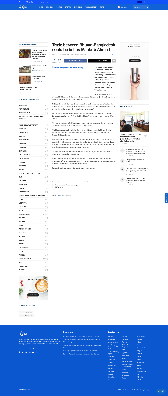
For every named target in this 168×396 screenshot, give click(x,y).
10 (32, 92)
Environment (24, 158)
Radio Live (124, 7)
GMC (110, 2)
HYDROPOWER (24, 192)
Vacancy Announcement (26, 315)
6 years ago (36, 81)
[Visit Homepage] (23, 7)
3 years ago (36, 61)
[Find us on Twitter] (24, 2)
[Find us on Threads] (29, 2)
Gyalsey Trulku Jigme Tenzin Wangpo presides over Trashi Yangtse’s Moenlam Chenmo (39, 54)
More (102, 7)
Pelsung (22, 218)
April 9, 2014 (55, 55)
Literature (23, 203)
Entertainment (24, 155)
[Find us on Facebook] (19, 352)
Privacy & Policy (131, 2)
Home (41, 7)
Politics (59, 7)
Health (21, 188)
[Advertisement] (84, 24)
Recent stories (25, 229)
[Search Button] (147, 7)
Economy (22, 147)
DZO (147, 2)
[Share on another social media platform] (114, 61)
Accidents (23, 105)
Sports (68, 7)
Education (78, 7)
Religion (22, 233)
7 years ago (36, 70)
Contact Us (116, 2)
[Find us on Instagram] (27, 2)
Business (49, 7)
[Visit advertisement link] (33, 288)
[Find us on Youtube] (19, 2)
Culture (22, 136)
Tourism (22, 255)
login (58, 195)
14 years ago (25, 92)
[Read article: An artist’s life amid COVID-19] (25, 80)
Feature (22, 162)
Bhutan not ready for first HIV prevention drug (30, 88)
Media (21, 210)
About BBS (122, 2)
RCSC (21, 225)
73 (43, 61)
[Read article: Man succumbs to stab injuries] (25, 69)
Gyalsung (22, 181)
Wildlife (22, 270)
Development (24, 140)
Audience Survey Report (28, 125)
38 (43, 81)
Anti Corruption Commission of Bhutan (31, 117)
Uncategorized (66, 55)
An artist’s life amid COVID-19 (38, 77)
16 (43, 70)
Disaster (22, 144)
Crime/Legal (23, 132)
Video (21, 262)
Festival (22, 169)
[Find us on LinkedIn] (32, 2)
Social (21, 240)
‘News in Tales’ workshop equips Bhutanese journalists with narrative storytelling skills (130, 137)
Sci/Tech (22, 236)
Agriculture (24, 109)
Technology (23, 247)
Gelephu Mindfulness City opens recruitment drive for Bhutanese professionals (135, 180)
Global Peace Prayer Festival (30, 173)
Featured (22, 166)
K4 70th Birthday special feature (32, 195)
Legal (21, 199)
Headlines (23, 184)
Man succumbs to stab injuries (39, 67)
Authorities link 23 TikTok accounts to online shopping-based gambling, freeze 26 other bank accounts (137, 170)
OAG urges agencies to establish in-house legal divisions (80, 351)
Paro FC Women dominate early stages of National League (81, 354)
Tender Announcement (26, 312)
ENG (139, 2)
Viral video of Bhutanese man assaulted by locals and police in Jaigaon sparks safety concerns (135, 151)
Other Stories (24, 214)
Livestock (23, 207)
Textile (21, 251)
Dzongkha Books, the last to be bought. (135, 161)
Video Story (23, 266)
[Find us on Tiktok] (37, 352)
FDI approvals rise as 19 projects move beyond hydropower (81, 336)
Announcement (91, 7)
